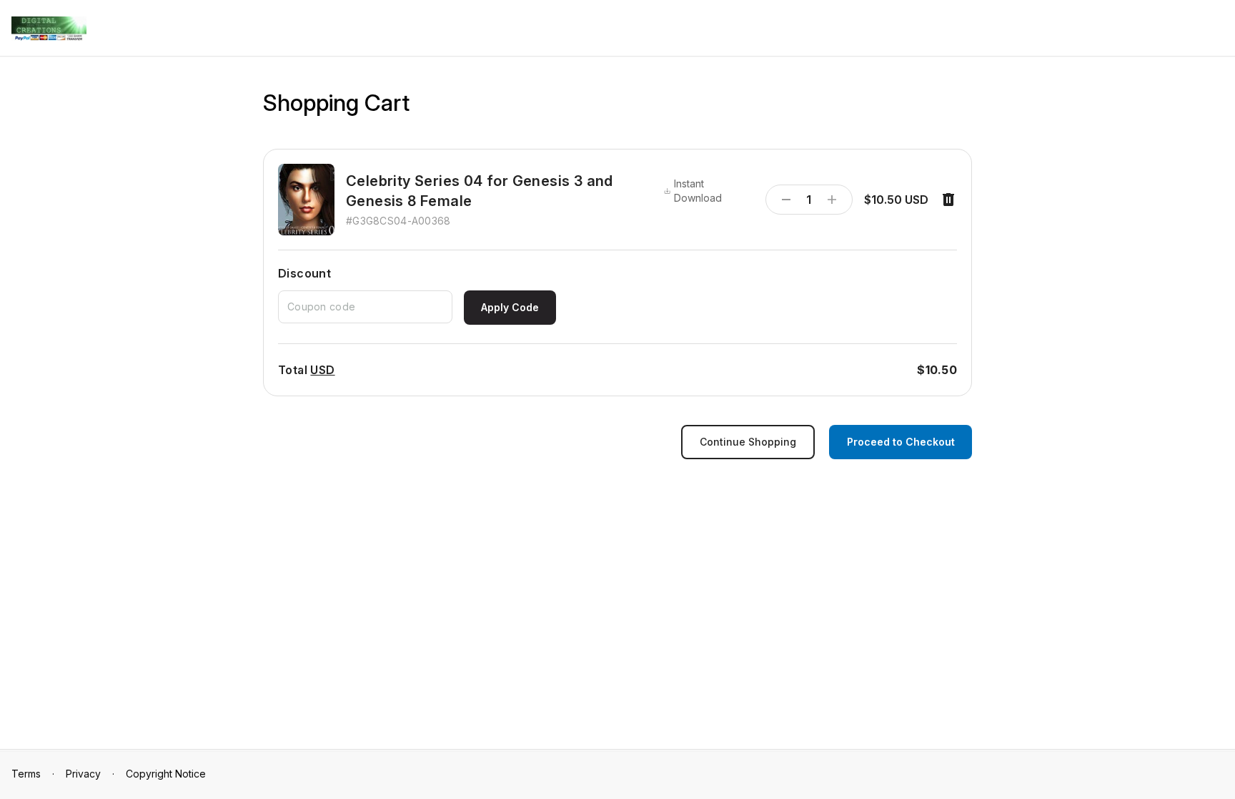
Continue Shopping (748, 442)
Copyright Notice (166, 774)
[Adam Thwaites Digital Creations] (48, 28)
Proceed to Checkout (901, 442)
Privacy (83, 774)
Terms (26, 774)
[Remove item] (948, 199)
